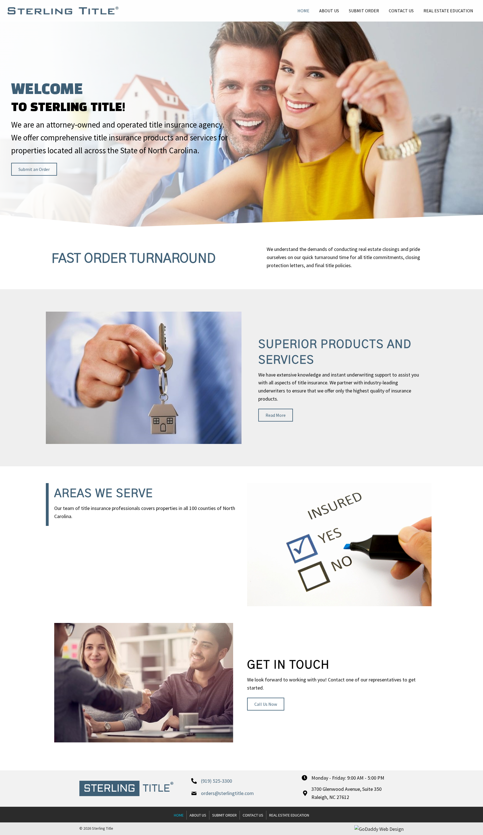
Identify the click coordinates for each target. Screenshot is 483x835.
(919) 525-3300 (216, 781)
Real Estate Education (289, 815)
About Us (198, 815)
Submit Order (224, 815)
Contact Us (253, 815)
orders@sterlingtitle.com (227, 793)
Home (179, 815)
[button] (34, 169)
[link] (303, 10)
